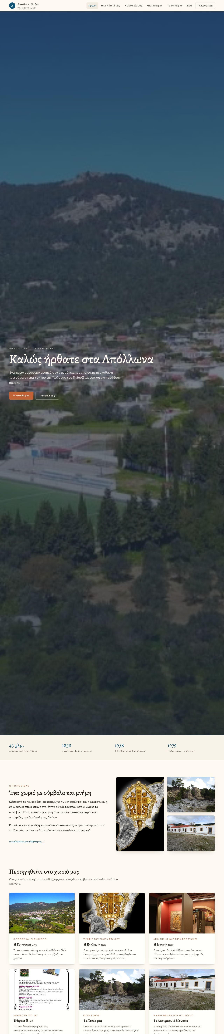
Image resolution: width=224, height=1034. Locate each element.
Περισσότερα (205, 5)
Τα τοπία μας (47, 395)
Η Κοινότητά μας (110, 5)
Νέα (189, 5)
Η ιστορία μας (21, 395)
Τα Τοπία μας (174, 5)
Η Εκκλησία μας (133, 5)
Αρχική (92, 5)
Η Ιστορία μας (154, 5)
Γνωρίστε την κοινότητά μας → (26, 841)
